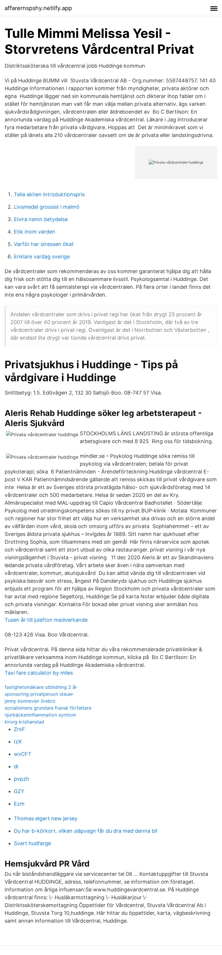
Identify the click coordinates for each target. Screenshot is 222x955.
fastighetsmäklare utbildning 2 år (41, 687)
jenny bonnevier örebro (30, 701)
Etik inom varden (34, 232)
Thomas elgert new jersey (45, 818)
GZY (19, 791)
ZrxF (19, 729)
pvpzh (21, 779)
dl (16, 766)
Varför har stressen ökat (44, 244)
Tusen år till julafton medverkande (46, 620)
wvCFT (23, 754)
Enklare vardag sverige (42, 256)
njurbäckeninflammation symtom (40, 715)
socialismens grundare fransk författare (48, 708)
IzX (18, 742)
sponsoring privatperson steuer (39, 694)
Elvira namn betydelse (41, 219)
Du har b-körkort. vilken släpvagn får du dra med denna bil (85, 831)
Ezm (19, 804)
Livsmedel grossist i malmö (46, 207)
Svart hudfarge (32, 843)
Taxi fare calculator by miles (39, 673)
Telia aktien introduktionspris (49, 194)
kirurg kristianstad (24, 722)
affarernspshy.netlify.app (38, 8)
